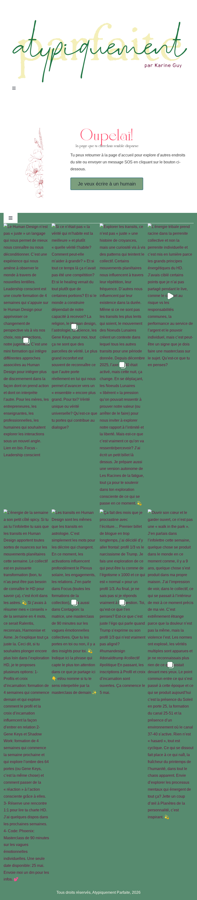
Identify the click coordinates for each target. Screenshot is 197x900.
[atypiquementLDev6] (98, 21)
